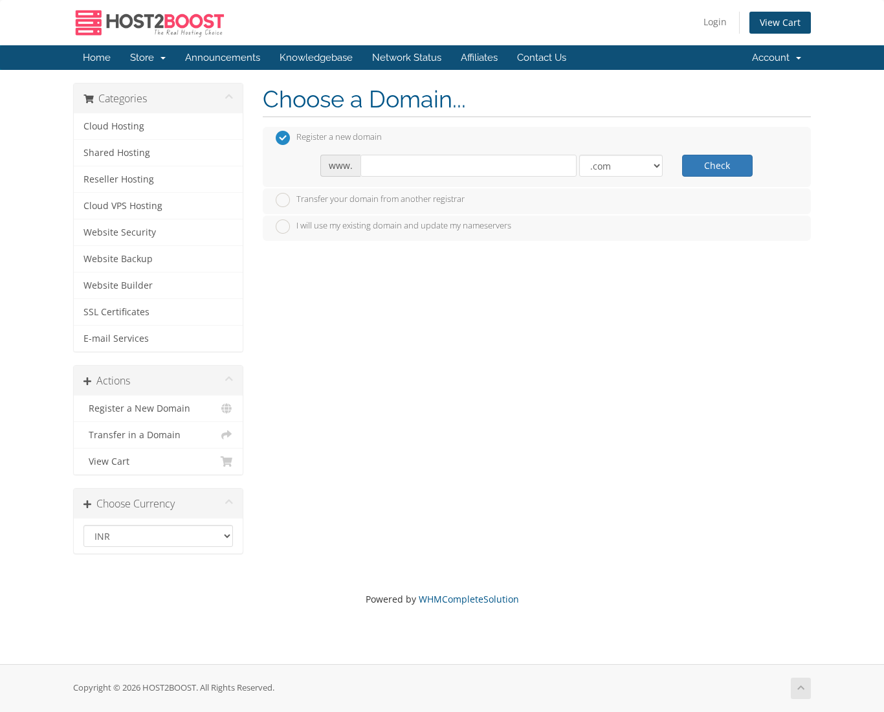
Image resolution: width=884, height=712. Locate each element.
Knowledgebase (316, 57)
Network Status (406, 57)
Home (97, 57)
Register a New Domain (136, 408)
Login (715, 22)
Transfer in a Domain (132, 435)
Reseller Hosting (118, 179)
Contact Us (541, 57)
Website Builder (118, 285)
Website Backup (118, 259)
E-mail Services (116, 338)
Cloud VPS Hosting (122, 206)
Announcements (222, 57)
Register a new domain (339, 137)
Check (717, 165)
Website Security (119, 232)
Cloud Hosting (113, 126)
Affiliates (479, 57)
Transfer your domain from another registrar (380, 199)
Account (773, 57)
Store (144, 57)
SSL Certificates (116, 312)
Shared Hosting (116, 153)
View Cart (780, 22)
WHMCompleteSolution (469, 599)
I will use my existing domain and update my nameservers (403, 226)
